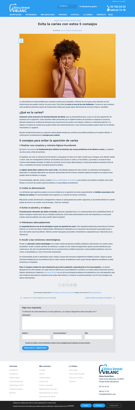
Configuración (113, 405)
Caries (78, 20)
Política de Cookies (76, 378)
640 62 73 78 (118, 10)
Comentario (26, 315)
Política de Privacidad (76, 374)
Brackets (12, 393)
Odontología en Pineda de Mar (65, 20)
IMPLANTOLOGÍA (48, 15)
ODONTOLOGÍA (15, 15)
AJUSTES (71, 406)
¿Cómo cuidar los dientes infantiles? (98, 298)
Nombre (25, 333)
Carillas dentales (45, 400)
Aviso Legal (73, 370)
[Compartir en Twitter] (63, 285)
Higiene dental (14, 378)
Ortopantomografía (16, 389)
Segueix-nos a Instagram (120, 1)
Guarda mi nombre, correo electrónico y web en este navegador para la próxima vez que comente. (57, 343)
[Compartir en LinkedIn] (75, 285)
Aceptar (86, 405)
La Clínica (87, 15)
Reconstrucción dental (47, 397)
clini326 (79, 30)
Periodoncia (13, 374)
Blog (110, 15)
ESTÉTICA (75, 15)
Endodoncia (13, 370)
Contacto (101, 15)
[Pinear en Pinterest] (71, 285)
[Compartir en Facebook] (60, 285)
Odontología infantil (16, 385)
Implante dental (44, 378)
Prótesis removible (46, 385)
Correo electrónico (60, 333)
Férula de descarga (16, 381)
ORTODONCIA (31, 15)
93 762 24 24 (118, 6)
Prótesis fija (43, 381)
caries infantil (52, 272)
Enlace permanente (95, 292)
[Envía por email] (67, 285)
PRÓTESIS (63, 15)
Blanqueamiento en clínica (48, 393)
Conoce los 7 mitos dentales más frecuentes (39, 298)
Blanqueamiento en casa (48, 389)
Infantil (41, 374)
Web (86, 333)
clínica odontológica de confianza (64, 180)
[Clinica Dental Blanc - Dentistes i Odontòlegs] (19, 8)
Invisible (42, 370)
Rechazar (99, 405)
